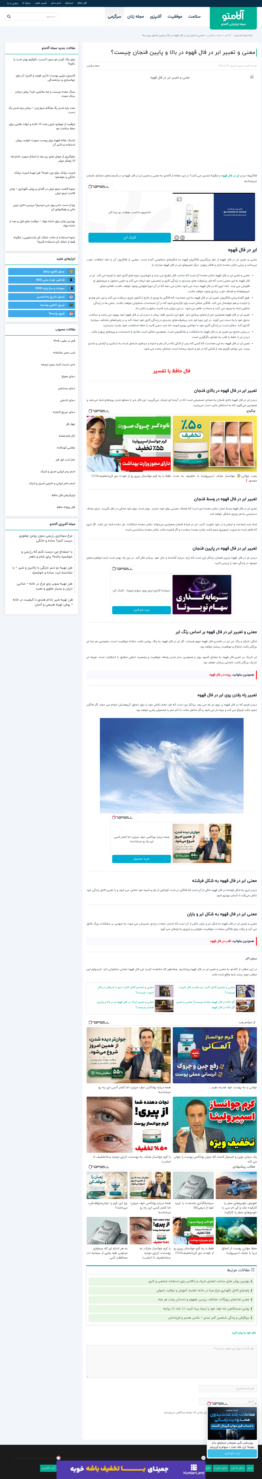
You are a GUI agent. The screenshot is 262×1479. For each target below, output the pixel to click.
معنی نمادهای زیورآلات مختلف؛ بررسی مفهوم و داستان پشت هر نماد (203, 1299)
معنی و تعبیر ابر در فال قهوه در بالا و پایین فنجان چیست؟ (183, 52)
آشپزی (155, 16)
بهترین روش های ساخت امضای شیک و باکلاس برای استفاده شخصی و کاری (198, 1281)
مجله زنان (135, 16)
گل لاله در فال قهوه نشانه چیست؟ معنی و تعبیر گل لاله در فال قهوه (205, 1004)
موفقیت (175, 16)
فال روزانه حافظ (66, 507)
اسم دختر (56, 3)
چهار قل (70, 424)
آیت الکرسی (48, 1468)
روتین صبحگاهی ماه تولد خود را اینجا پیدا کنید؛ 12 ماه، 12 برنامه (206, 1309)
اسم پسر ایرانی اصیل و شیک (57, 472)
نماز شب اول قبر (65, 460)
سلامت (194, 16)
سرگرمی (114, 16)
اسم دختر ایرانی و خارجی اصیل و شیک (52, 483)
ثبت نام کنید (141, 610)
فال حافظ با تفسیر (171, 371)
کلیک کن (129, 237)
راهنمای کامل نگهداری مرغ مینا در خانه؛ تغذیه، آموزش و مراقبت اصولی (203, 1290)
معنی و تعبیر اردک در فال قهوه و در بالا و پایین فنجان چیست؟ (125, 1004)
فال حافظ (82, 3)
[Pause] (176, 237)
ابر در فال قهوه (230, 176)
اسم (250, 1468)
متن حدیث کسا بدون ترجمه (58, 365)
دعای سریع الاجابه (64, 412)
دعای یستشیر (66, 388)
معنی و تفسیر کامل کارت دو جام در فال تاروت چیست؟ (207, 990)
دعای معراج (68, 376)
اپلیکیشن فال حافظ (63, 495)
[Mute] (182, 237)
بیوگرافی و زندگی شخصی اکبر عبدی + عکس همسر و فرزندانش (208, 1318)
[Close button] (203, 1458)
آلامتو (228, 35)
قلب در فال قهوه (220, 941)
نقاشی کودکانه (66, 448)
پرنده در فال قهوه (220, 675)
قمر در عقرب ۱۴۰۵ (64, 341)
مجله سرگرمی (214, 35)
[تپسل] (90, 187)
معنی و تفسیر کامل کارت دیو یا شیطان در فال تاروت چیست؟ (126, 990)
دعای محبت (220, 1468)
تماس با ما (12, 3)
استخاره (69, 3)
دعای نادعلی (67, 400)
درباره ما (26, 3)
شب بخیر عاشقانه (64, 353)
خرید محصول (141, 859)
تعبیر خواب (41, 3)
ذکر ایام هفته (67, 436)
